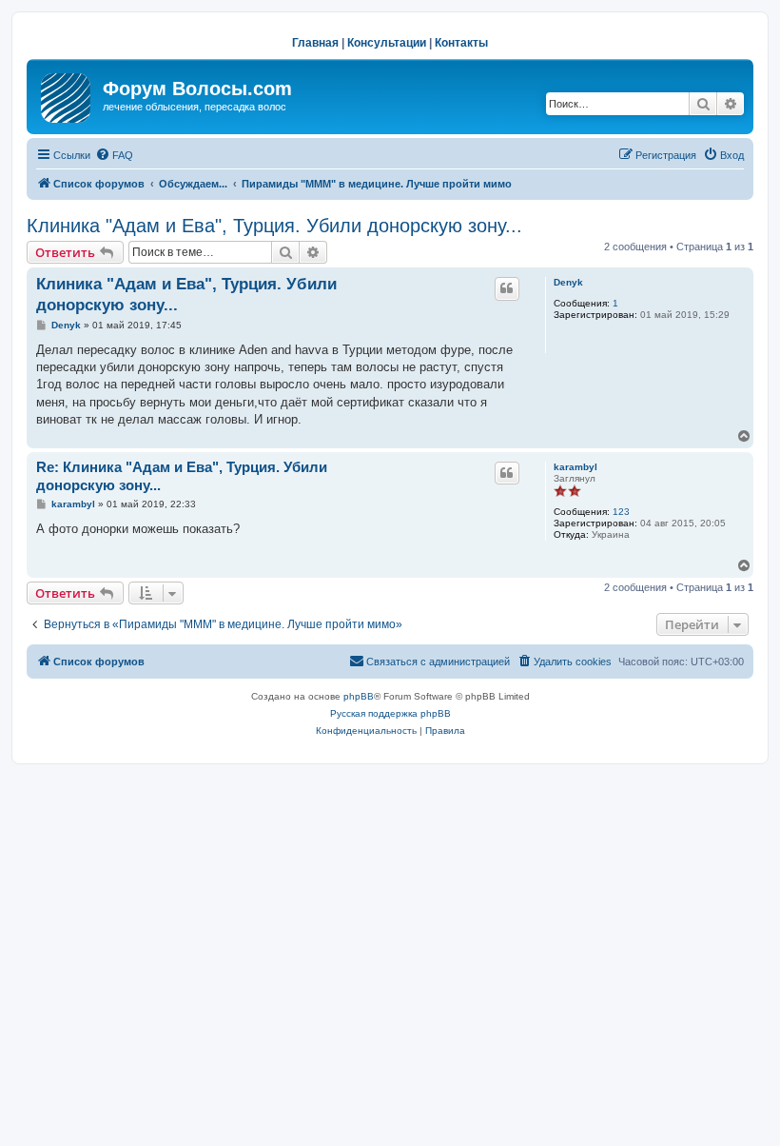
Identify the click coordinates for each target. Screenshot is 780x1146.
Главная (315, 42)
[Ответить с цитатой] (507, 288)
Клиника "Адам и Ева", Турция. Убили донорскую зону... (274, 225)
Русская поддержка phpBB (390, 713)
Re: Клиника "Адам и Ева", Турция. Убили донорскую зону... (181, 476)
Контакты (461, 42)
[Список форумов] (67, 94)
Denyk (568, 282)
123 (621, 511)
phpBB (358, 696)
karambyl (575, 467)
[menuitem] (114, 155)
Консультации (386, 42)
